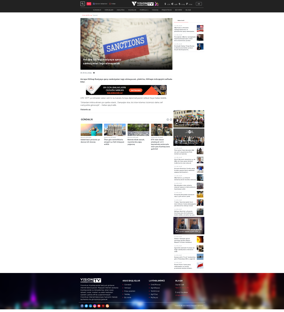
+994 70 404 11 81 (182, 288)
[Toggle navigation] (82, 4)
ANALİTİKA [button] (121, 10)
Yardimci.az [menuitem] (155, 291)
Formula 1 (144, 10)
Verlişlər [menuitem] (127, 288)
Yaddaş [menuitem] (127, 294)
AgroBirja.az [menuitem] (155, 288)
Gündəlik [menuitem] (127, 285)
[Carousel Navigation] (169, 120)
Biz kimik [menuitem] (127, 297)
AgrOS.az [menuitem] (154, 294)
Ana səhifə (86, 15)
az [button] (199, 4)
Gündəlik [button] (97, 10)
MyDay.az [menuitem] (154, 297)
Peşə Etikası (167, 10)
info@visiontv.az (181, 295)
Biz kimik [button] (178, 10)
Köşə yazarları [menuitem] (129, 291)
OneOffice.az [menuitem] (156, 285)
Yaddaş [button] (155, 10)
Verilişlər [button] (109, 10)
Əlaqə (188, 10)
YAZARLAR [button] (132, 10)
